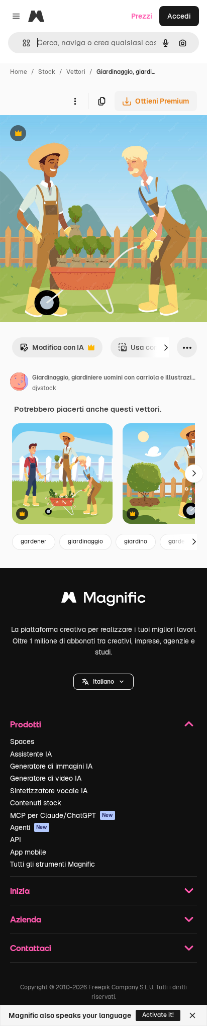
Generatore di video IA (45, 778)
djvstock (44, 388)
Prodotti (25, 724)
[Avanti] (166, 347)
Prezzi (141, 16)
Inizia (20, 890)
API (15, 839)
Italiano (103, 682)
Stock (46, 72)
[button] (103, 682)
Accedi (179, 16)
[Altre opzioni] (75, 101)
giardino (135, 541)
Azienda (25, 919)
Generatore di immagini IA (51, 766)
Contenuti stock (35, 802)
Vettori (75, 72)
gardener (34, 541)
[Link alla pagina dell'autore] (19, 383)
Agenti (28, 827)
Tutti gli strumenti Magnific (52, 864)
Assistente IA (31, 754)
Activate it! (158, 1015)
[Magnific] (103, 600)
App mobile (28, 852)
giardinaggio (85, 541)
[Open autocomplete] (22, 43)
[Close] (192, 1015)
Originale (66, 134)
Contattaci (30, 948)
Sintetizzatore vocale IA (48, 790)
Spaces (22, 741)
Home (18, 72)
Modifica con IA (52, 350)
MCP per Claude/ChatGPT (61, 815)
